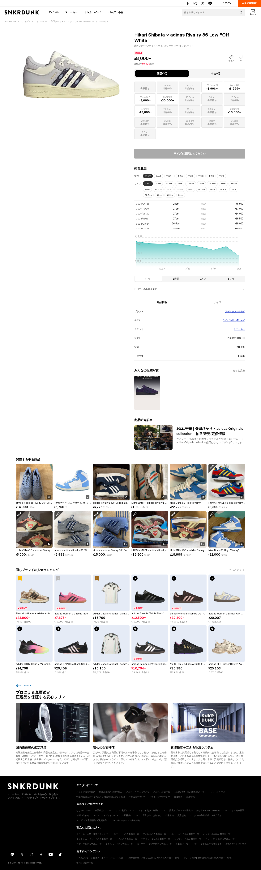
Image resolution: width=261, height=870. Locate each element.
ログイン (226, 3)
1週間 (176, 278)
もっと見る (239, 370)
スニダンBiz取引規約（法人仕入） (206, 815)
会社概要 (178, 797)
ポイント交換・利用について (152, 810)
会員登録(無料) (249, 3)
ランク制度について (125, 810)
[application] (189, 253)
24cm (201, 184)
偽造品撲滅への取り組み (110, 792)
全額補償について (130, 815)
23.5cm (190, 184)
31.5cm (170, 195)
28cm (190, 189)
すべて (148, 176)
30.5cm (148, 195)
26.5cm (158, 189)
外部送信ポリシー (137, 797)
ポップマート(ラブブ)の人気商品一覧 (154, 844)
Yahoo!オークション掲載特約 (126, 820)
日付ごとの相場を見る (145, 289)
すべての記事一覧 (84, 863)
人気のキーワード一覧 (186, 844)
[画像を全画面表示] (71, 65)
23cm (180, 184)
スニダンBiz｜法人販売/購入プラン (190, 792)
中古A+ (169, 176)
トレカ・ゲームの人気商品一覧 (184, 834)
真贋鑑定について (103, 810)
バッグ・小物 (115, 12)
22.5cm (169, 184)
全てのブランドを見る (235, 844)
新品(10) (162, 73)
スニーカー (71, 12)
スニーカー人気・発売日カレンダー (93, 834)
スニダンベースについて (137, 792)
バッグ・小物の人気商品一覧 (216, 834)
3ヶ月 (231, 278)
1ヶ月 (203, 278)
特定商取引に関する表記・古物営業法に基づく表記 (100, 797)
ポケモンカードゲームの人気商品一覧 (94, 839)
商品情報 (162, 302)
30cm (233, 189)
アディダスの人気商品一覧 (89, 844)
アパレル (53, 12)
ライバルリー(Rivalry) (234, 320)
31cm (159, 195)
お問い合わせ (82, 815)
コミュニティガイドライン (105, 815)
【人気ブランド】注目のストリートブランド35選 (99, 858)
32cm (180, 195)
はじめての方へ (83, 810)
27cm (169, 189)
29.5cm (223, 189)
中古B (190, 176)
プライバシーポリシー (159, 797)
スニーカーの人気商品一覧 (126, 834)
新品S (158, 176)
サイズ (217, 302)
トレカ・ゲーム (93, 12)
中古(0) (215, 73)
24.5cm (212, 184)
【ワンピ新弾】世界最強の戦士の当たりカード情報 (207, 858)
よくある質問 (238, 810)
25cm (223, 184)
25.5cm (234, 184)
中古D (211, 176)
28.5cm (201, 189)
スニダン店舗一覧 (161, 792)
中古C (200, 176)
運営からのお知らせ (152, 815)
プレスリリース (217, 792)
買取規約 (182, 815)
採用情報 (190, 797)
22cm (158, 184)
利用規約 (169, 815)
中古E (221, 176)
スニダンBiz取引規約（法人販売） (92, 820)
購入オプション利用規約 (181, 810)
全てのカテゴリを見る (210, 844)
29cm (212, 189)
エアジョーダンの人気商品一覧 (155, 839)
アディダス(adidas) (235, 311)
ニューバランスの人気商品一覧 (220, 839)
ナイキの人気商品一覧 (126, 839)
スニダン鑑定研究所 (85, 792)
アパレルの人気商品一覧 (154, 834)
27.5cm (180, 189)
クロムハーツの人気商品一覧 (119, 844)
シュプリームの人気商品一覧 (187, 839)
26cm (147, 189)
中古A (180, 176)
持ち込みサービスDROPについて (212, 810)
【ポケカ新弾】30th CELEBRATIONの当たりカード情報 (153, 858)
